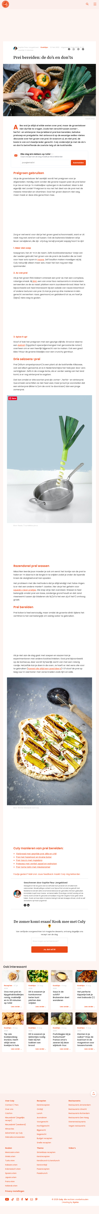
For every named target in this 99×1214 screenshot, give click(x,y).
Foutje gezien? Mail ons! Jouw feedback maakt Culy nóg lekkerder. (46, 874)
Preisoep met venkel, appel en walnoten (36, 863)
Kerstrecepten (43, 1105)
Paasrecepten (43, 1169)
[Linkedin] (28, 905)
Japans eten (10, 1177)
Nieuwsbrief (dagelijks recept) (14, 1119)
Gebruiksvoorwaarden (15, 1137)
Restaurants (74, 1100)
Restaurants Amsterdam (80, 1105)
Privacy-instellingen (14, 1191)
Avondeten (42, 1117)
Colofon (8, 1113)
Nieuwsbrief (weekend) (15, 1124)
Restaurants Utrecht (78, 1109)
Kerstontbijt (42, 1165)
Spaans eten (10, 1173)
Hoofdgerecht (43, 1126)
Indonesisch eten (13, 1169)
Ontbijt (40, 1109)
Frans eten (10, 1181)
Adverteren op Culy (14, 1133)
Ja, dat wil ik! (49, 949)
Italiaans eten (11, 1165)
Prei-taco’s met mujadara (29, 860)
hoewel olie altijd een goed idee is (44, 668)
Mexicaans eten (12, 1152)
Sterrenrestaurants (77, 1121)
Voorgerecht (42, 1121)
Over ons (9, 1109)
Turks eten (10, 1160)
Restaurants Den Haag (79, 1117)
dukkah (21, 345)
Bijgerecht (41, 1130)
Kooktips (44, 47)
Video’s (72, 1148)
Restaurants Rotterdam (79, 1113)
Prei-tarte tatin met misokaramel (33, 867)
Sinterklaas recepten (46, 1152)
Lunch (39, 1113)
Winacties (9, 1128)
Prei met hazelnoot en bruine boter (34, 857)
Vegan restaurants (77, 1126)
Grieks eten (10, 1156)
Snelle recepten (44, 1142)
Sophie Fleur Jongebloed (28, 47)
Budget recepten (44, 1138)
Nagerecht (41, 1134)
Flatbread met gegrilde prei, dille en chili (36, 853)
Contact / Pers (11, 1105)
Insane (40, 259)
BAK (35, 281)
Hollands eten (11, 1185)
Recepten (41, 1100)
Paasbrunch (42, 1173)
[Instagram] (25, 905)
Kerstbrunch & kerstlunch (48, 1160)
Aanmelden (78, 162)
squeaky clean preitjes (24, 589)
